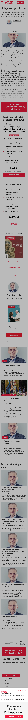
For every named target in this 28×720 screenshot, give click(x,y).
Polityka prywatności (22, 690)
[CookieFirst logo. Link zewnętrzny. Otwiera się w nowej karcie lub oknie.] (4, 692)
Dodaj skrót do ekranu (14, 716)
